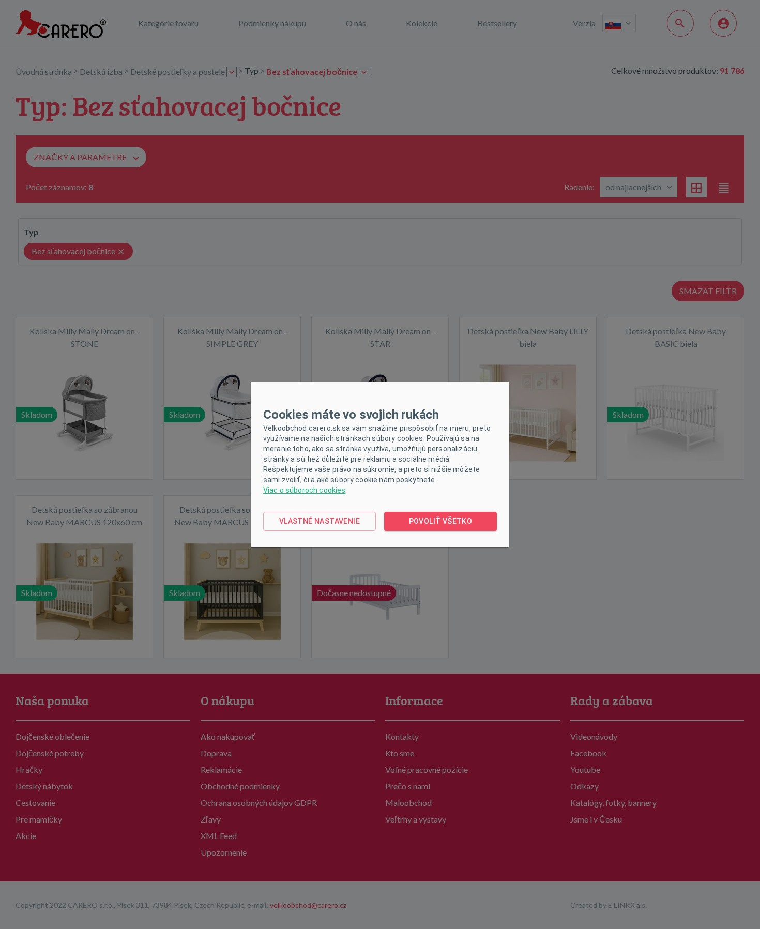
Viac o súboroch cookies (304, 490)
